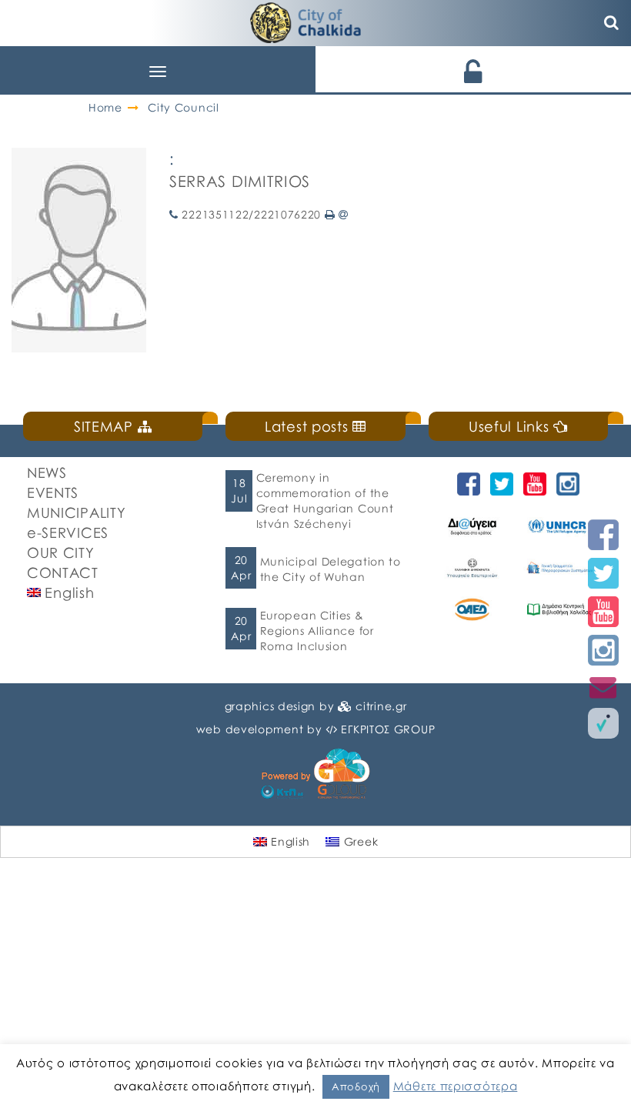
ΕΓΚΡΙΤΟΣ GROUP (388, 729)
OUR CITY (61, 552)
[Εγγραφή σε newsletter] (603, 686)
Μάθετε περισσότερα (455, 1086)
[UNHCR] (559, 526)
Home (105, 107)
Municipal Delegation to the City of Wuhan (330, 569)
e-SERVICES (68, 532)
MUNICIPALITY (76, 512)
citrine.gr (381, 706)
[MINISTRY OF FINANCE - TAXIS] (559, 568)
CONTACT (62, 572)
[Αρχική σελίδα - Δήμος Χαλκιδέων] (315, 21)
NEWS (47, 472)
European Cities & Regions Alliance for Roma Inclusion (317, 630)
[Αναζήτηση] (612, 23)
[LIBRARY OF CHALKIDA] (559, 609)
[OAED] (472, 609)
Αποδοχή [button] (356, 1086)
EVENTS (52, 492)
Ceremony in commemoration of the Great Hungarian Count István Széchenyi (325, 500)
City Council (183, 107)
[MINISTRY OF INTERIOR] (472, 568)
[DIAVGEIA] (472, 526)
